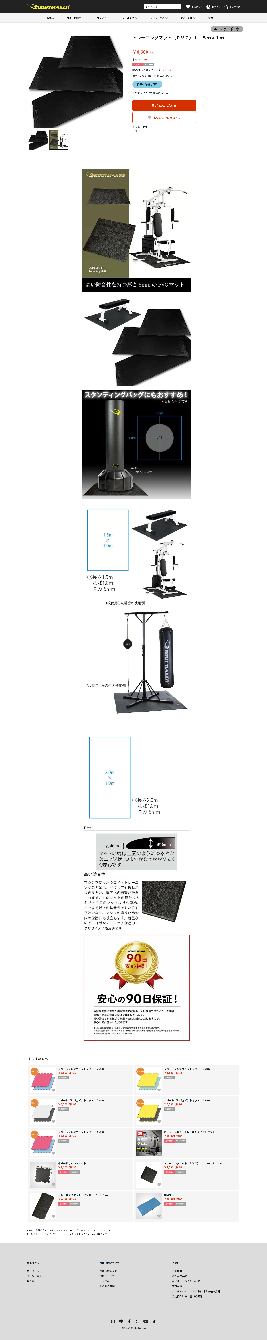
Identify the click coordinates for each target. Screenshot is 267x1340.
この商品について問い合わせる (150, 93)
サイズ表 (104, 1281)
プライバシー (179, 1286)
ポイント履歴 (34, 1276)
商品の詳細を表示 (147, 84)
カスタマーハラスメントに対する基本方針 (196, 1291)
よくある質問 (107, 1286)
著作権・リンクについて (186, 1281)
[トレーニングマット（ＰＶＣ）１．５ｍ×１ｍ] (75, 81)
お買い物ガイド (108, 1271)
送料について (107, 1276)
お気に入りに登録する (167, 118)
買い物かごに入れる (164, 105)
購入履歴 (32, 1281)
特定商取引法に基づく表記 (187, 1296)
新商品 (50, 18)
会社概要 (177, 1271)
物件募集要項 (179, 1276)
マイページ (33, 1271)
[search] (147, 7)
